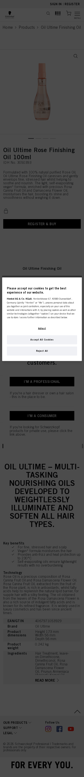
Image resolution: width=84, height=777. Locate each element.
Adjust (42, 328)
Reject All (42, 350)
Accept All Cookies (41, 339)
